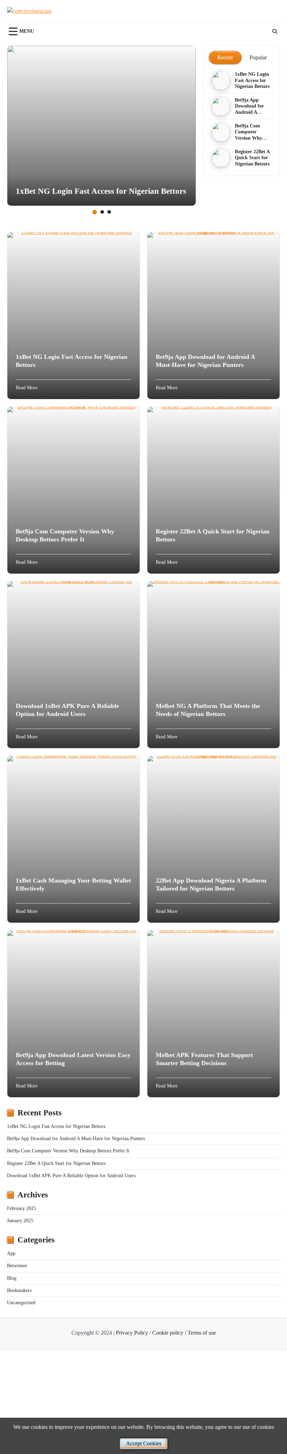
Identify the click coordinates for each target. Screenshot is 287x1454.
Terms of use (202, 1333)
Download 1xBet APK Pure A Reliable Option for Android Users (71, 1175)
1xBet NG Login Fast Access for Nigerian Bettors (101, 190)
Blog (11, 1278)
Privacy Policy (132, 1333)
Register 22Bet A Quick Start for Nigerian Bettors (252, 158)
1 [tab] (94, 212)
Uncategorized (21, 1302)
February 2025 (21, 1208)
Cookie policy (167, 1333)
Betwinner (17, 1265)
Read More (26, 387)
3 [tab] (109, 212)
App (11, 1253)
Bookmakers (19, 1290)
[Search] (275, 31)
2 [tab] (102, 212)
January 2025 (20, 1220)
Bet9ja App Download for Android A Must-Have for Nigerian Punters (76, 1138)
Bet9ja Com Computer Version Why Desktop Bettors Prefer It (251, 138)
